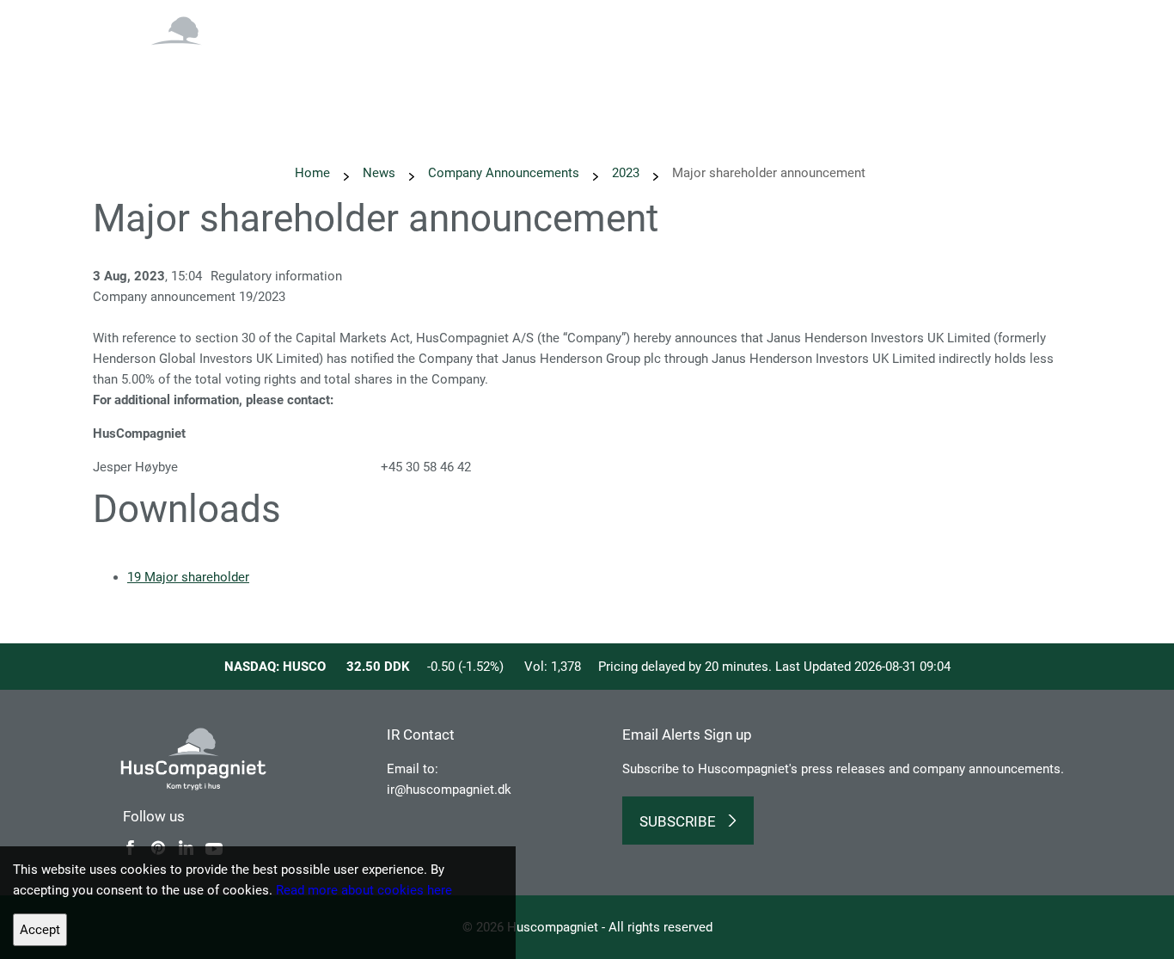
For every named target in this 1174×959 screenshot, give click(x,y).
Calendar (630, 64)
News (561, 64)
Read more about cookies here (364, 890)
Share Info (879, 64)
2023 (625, 173)
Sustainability (478, 64)
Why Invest (382, 64)
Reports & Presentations (752, 64)
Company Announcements (503, 173)
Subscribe (677, 821)
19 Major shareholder (188, 577)
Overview (297, 64)
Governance (970, 64)
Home (312, 173)
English (979, 23)
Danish (1047, 23)
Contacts (1057, 64)
